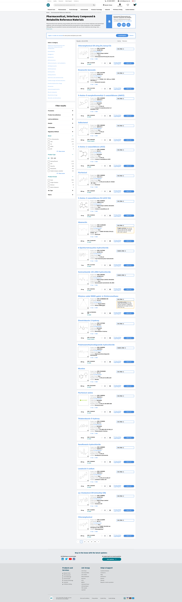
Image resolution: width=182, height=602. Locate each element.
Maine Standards (85, 576)
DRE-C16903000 (101, 125)
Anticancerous (52, 60)
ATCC (82, 580)
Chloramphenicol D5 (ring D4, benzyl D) (94, 46)
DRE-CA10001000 (101, 225)
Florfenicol (82, 172)
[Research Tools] (62, 573)
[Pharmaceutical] (62, 575)
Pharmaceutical (67, 575)
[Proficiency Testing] (62, 584)
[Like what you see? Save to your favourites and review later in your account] (128, 5)
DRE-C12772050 (101, 323)
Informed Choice (85, 584)
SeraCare (83, 578)
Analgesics (51, 54)
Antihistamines (52, 69)
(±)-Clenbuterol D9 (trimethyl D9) (92, 493)
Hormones (50, 86)
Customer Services (105, 570)
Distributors (103, 576)
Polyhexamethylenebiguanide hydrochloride (96, 345)
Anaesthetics (51, 51)
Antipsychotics (52, 74)
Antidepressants (52, 66)
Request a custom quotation (107, 582)
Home (48, 12)
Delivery (102, 578)
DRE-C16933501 (101, 274)
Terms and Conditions (84, 598)
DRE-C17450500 (101, 421)
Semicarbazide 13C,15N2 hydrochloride (94, 272)
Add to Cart (128, 63)
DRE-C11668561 (101, 495)
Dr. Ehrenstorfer (98, 51)
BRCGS (83, 582)
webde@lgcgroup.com (125, 1)
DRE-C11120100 (101, 48)
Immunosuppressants (54, 89)
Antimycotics (51, 72)
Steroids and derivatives (54, 98)
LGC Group (83, 570)
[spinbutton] (107, 63)
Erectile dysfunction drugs (55, 83)
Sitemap (102, 580)
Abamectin (82, 222)
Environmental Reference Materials (61, 12)
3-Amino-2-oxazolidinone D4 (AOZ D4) (94, 198)
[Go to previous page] (78, 541)
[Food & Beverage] (62, 577)
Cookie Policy (103, 598)
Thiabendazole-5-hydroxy (89, 419)
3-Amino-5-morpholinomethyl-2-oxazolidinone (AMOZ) (101, 95)
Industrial (66, 582)
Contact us (76, 1)
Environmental (67, 578)
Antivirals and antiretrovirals (55, 77)
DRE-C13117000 (101, 72)
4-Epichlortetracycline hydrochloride (93, 248)
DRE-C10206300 (101, 98)
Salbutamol (83, 122)
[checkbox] (49, 139)
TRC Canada (84, 588)
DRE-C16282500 (101, 347)
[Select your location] (134, 1)
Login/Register (122, 35)
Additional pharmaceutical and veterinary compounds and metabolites (56, 47)
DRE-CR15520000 (101, 371)
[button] (61, 111)
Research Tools (67, 573)
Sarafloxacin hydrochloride (89, 444)
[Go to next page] (98, 541)
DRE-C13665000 (101, 175)
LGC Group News (85, 572)
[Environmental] (62, 578)
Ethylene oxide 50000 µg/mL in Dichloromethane (98, 296)
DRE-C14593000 (101, 471)
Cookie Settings (111, 598)
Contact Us (103, 572)
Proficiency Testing (68, 584)
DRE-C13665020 (101, 395)
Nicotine (81, 368)
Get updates (110, 559)
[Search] (94, 5)
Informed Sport (85, 586)
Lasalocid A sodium (86, 469)
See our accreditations (127, 20)
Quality (55, 1)
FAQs (102, 574)
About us (49, 1)
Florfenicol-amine (85, 393)
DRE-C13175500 (101, 250)
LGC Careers (84, 574)
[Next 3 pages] (95, 541)
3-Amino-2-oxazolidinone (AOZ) (91, 147)
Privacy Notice (95, 598)
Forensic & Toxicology (68, 580)
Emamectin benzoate (87, 70)
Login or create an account (55, 35)
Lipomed (83, 590)
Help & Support (68, 1)
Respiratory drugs (52, 95)
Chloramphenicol (85, 517)
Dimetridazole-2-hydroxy (88, 320)
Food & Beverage (67, 576)
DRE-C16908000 (101, 447)
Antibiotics (51, 57)
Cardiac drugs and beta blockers (56, 80)
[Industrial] (62, 582)
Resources (61, 1)
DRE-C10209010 (101, 200)
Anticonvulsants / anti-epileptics (57, 63)
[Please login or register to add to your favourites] (102, 63)
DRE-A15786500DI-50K (102, 299)
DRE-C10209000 (101, 149)
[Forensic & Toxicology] (62, 580)
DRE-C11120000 (101, 519)
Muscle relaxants (52, 92)
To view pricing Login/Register (117, 63)
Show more (62, 151)
